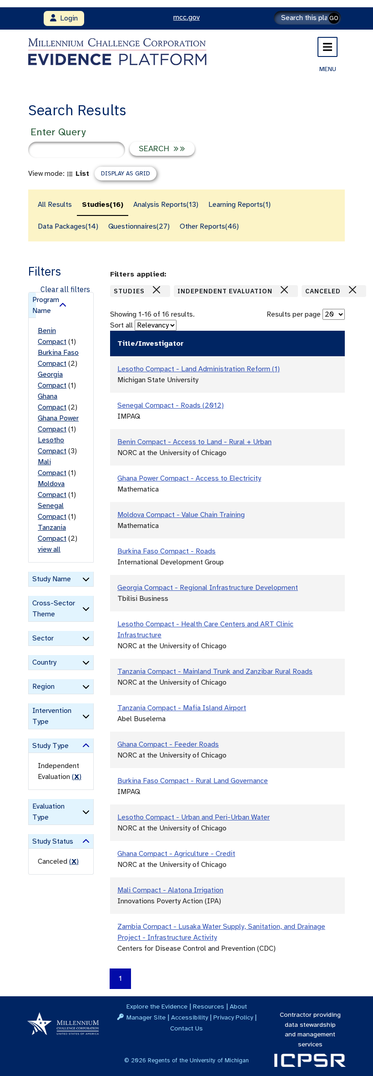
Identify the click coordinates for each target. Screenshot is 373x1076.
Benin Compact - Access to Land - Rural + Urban (194, 441)
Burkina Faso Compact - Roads (166, 551)
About (238, 1006)
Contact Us (186, 1028)
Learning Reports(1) (239, 204)
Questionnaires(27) (139, 226)
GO (333, 18)
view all (49, 549)
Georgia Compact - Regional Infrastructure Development (207, 587)
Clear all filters (65, 289)
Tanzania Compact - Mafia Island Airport (181, 707)
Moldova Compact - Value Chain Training (181, 514)
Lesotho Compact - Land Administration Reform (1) (198, 369)
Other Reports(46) (209, 226)
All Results (55, 204)
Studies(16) (102, 204)
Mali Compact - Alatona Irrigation (170, 890)
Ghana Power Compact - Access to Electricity (189, 478)
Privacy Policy (233, 1017)
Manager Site (146, 1017)
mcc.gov (186, 17)
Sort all (121, 325)
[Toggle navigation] (328, 47)
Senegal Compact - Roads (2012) (170, 405)
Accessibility (189, 1017)
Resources (208, 1006)
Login (67, 18)
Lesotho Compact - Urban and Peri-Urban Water (193, 817)
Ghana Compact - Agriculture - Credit (176, 853)
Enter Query (58, 132)
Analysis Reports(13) (165, 204)
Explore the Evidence (156, 1006)
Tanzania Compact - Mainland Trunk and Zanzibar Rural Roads (215, 671)
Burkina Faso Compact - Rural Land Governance (192, 780)
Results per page (294, 314)
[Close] (156, 290)
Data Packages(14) (68, 226)
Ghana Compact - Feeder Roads (168, 744)
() (76, 776)
